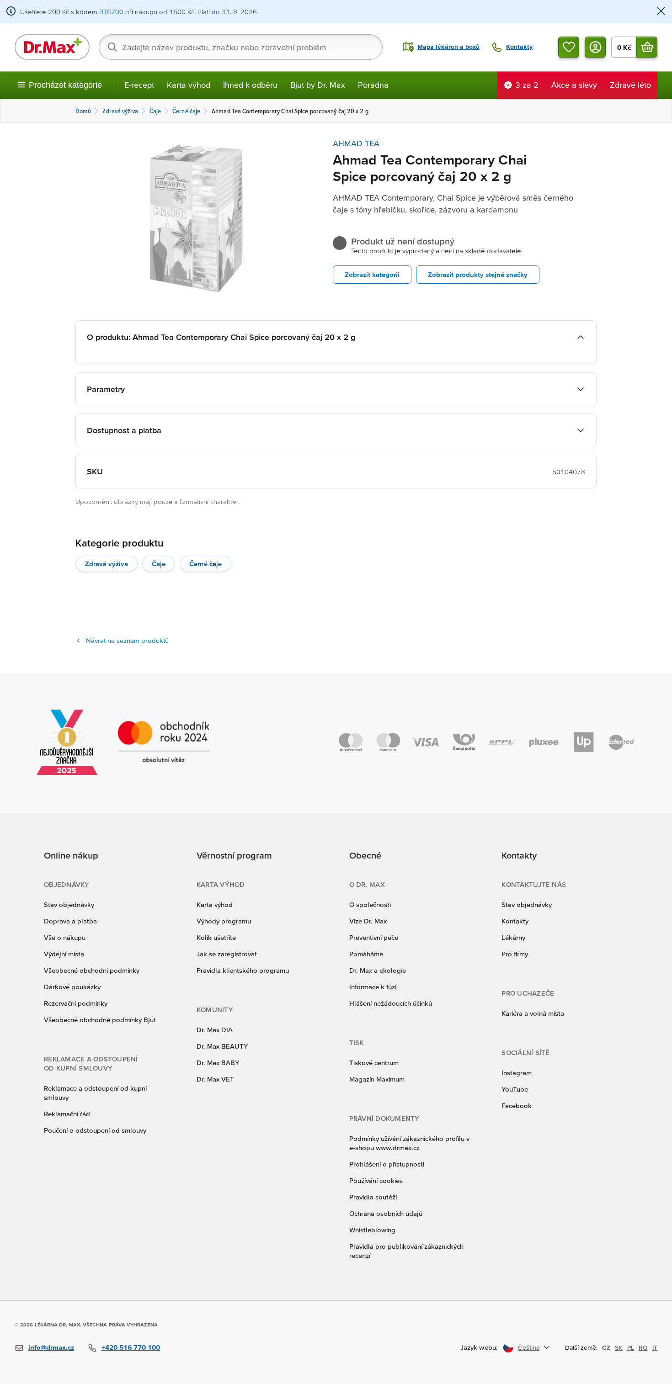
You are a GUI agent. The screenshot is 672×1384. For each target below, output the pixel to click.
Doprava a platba (70, 921)
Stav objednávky (69, 904)
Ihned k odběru (250, 85)
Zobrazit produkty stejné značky (478, 274)
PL (630, 1347)
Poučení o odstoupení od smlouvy (95, 1130)
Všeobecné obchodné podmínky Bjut (100, 1019)
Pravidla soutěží (373, 1197)
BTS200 (111, 12)
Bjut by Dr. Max (317, 85)
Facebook (516, 1105)
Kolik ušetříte (216, 937)
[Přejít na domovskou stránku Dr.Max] (52, 47)
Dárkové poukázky (72, 987)
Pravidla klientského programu (243, 970)
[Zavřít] (661, 11)
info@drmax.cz (51, 1347)
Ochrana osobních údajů (385, 1213)
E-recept (139, 85)
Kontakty (514, 921)
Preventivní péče (373, 937)
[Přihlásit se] (595, 47)
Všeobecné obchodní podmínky (91, 970)
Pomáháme (366, 954)
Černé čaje (205, 563)
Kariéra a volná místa (532, 1013)
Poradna (373, 85)
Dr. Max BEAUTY (222, 1046)
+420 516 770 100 (130, 1347)
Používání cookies (376, 1180)
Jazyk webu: (479, 1347)
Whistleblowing (372, 1230)
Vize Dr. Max (368, 921)
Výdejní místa (64, 954)
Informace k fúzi (372, 987)
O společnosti (370, 904)
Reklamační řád (67, 1114)
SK (619, 1347)
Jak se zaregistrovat (227, 954)
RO (643, 1347)
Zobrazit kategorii (372, 274)
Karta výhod (188, 85)
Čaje (158, 563)
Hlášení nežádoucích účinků (390, 1003)
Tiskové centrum (374, 1062)
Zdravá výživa (106, 563)
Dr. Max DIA (215, 1030)
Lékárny (513, 937)
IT (654, 1347)
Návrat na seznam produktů (127, 640)
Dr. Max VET (215, 1079)
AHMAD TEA (356, 143)
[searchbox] (241, 47)
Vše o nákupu (64, 937)
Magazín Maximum (377, 1079)
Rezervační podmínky (75, 1003)
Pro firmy (514, 954)
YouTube (514, 1089)
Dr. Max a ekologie (377, 970)
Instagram (516, 1072)
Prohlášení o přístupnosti (386, 1164)
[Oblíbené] (568, 47)
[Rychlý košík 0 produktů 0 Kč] (646, 47)
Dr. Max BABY (218, 1062)
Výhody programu (224, 921)
